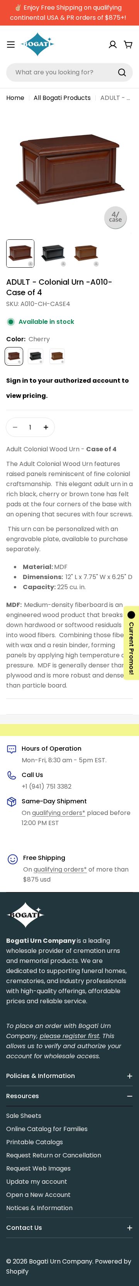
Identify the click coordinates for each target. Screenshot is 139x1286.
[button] (131, 643)
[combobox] (69, 72)
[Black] (35, 356)
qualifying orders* (58, 812)
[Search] (122, 72)
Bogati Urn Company (60, 1261)
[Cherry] (14, 356)
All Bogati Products (62, 97)
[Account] (112, 44)
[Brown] (57, 356)
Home (15, 97)
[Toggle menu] (10, 44)
